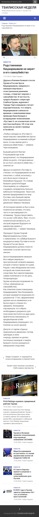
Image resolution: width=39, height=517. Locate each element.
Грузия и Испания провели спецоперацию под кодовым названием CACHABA (24, 436)
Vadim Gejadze (17, 76)
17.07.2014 (7, 76)
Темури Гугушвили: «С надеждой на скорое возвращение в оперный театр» (20, 358)
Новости (7, 62)
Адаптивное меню (35, 2)
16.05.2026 (7, 407)
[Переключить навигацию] (4, 18)
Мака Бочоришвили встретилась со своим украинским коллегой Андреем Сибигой (24, 454)
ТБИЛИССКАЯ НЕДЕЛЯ (19, 7)
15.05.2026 (17, 461)
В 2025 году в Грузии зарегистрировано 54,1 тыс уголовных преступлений (24, 493)
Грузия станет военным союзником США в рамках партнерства (20, 367)
